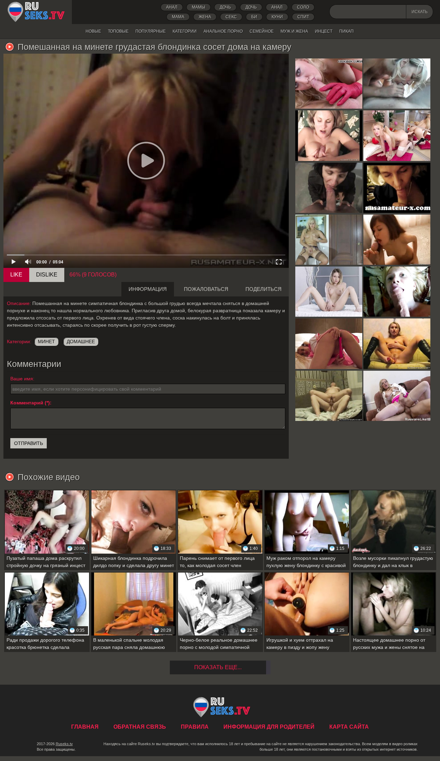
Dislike (46, 275)
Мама (178, 16)
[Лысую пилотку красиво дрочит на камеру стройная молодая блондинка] (328, 292)
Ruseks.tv (64, 744)
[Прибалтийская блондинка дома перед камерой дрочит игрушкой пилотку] (396, 343)
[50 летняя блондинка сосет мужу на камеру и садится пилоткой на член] (396, 188)
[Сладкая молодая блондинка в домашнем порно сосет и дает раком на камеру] (396, 240)
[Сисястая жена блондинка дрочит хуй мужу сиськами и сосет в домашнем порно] (328, 135)
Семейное (262, 31)
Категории (185, 31)
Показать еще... (218, 667)
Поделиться (263, 289)
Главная (36, 12)
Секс (231, 16)
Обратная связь (139, 727)
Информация (148, 289)
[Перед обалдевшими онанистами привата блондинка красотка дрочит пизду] (396, 135)
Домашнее (81, 341)
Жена (205, 16)
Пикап (346, 31)
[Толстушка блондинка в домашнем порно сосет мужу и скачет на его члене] (328, 396)
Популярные (150, 31)
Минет (46, 341)
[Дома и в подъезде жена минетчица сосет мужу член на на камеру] (328, 188)
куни (277, 16)
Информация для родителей (269, 727)
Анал (171, 7)
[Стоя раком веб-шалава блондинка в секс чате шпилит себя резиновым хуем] (328, 343)
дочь (225, 7)
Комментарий (26, 402)
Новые (93, 31)
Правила (195, 727)
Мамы (198, 7)
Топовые (118, 31)
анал (277, 7)
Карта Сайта (349, 727)
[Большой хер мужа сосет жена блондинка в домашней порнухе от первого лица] (396, 292)
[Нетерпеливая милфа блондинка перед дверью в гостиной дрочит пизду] (328, 240)
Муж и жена (294, 31)
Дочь (251, 7)
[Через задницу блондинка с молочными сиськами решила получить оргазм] (396, 396)
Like (16, 275)
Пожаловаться (206, 289)
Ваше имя (21, 378)
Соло (303, 7)
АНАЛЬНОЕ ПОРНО (223, 31)
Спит (303, 16)
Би (254, 16)
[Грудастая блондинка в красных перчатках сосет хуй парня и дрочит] (328, 83)
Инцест (323, 31)
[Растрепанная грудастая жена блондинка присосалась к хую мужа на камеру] (396, 83)
